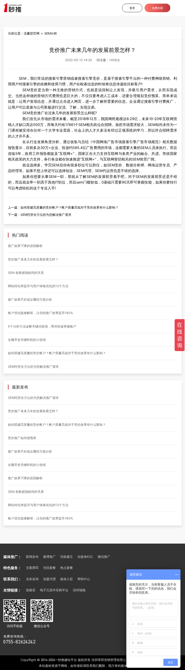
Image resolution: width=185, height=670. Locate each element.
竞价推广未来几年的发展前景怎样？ (33, 259)
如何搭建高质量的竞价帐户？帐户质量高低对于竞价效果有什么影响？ (69, 207)
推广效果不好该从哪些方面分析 (30, 299)
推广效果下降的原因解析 (25, 246)
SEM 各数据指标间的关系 (26, 273)
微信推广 (104, 556)
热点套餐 (66, 567)
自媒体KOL (85, 556)
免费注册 (157, 8)
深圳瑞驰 (79, 590)
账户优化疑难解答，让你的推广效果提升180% (40, 313)
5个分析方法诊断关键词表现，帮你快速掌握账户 (42, 326)
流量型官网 (31, 33)
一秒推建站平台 (66, 660)
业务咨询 (32, 579)
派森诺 (30, 590)
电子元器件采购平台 (54, 590)
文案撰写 (32, 567)
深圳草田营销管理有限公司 (110, 660)
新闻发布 (32, 556)
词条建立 (66, 556)
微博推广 (49, 556)
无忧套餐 (49, 567)
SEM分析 (50, 33)
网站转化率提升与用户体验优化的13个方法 (38, 286)
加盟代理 (49, 579)
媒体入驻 (66, 579)
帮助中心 (83, 579)
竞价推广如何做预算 (22, 438)
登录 (132, 8)
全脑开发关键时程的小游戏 (27, 340)
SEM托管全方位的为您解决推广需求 (46, 214)
